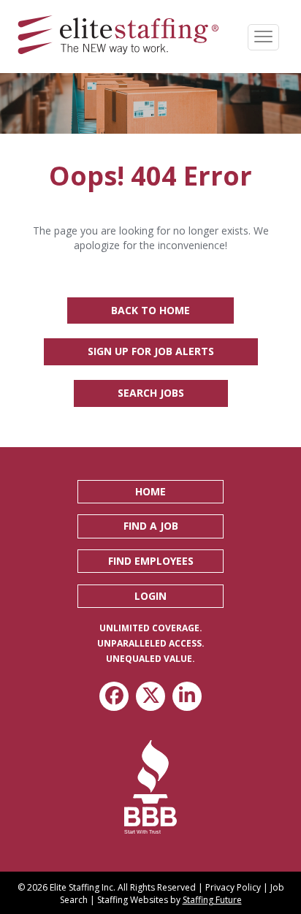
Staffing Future (212, 900)
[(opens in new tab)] (151, 786)
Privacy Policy (233, 887)
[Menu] (263, 37)
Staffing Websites (132, 900)
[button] (150, 491)
